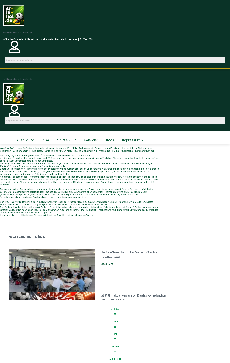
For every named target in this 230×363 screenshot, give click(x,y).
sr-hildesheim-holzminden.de (17, 32)
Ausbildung (25, 140)
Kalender (91, 140)
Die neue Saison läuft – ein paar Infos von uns (129, 252)
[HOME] (115, 326)
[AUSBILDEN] (115, 351)
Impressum (131, 140)
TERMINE (115, 346)
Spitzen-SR (66, 140)
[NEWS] (115, 314)
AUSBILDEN (115, 359)
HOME (115, 334)
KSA (45, 140)
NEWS (115, 321)
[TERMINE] (115, 339)
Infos (110, 140)
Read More (107, 264)
